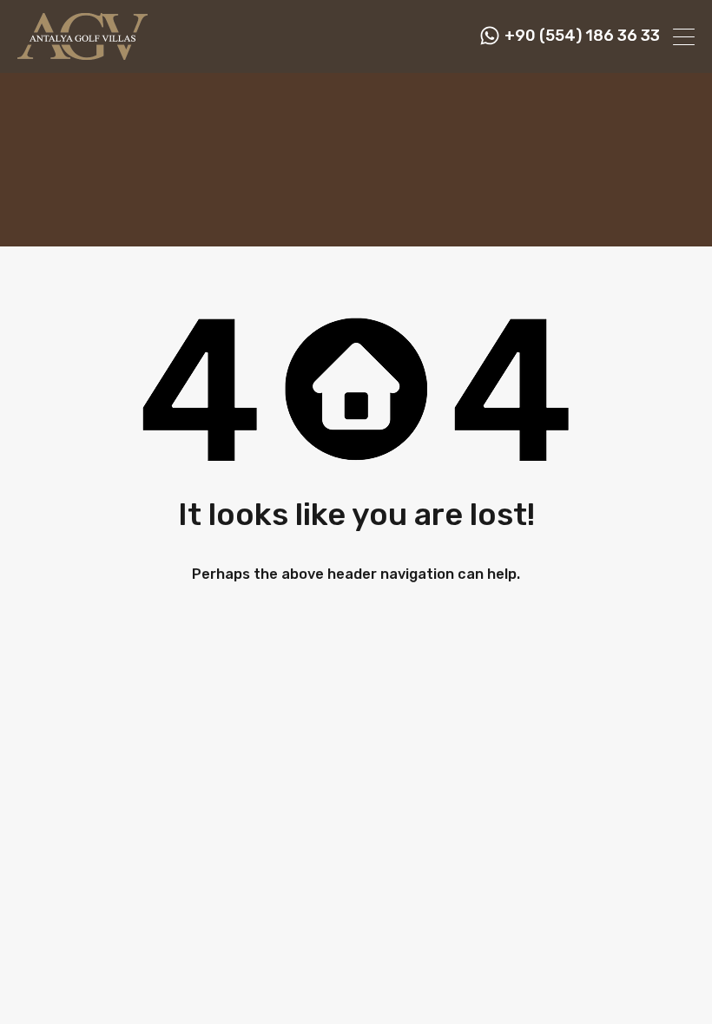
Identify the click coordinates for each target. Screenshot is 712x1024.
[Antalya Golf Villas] (82, 52)
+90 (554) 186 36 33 (582, 36)
